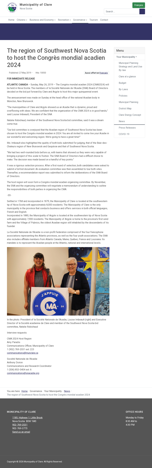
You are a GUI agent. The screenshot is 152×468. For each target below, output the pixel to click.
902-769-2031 (19, 424)
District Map (125, 108)
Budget (122, 83)
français (104, 73)
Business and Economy (42, 19)
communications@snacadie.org (23, 373)
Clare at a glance (127, 76)
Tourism (94, 19)
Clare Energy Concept (130, 115)
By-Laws (123, 89)
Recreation (63, 19)
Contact (104, 19)
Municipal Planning (128, 102)
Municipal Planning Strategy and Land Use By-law (130, 67)
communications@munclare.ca (22, 353)
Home (11, 19)
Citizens (21, 19)
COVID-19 (124, 134)
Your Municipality (125, 56)
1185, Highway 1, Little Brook (27, 417)
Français (138, 5)
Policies (123, 95)
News (122, 121)
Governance (79, 19)
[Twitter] (15, 440)
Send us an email (21, 432)
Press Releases (127, 127)
